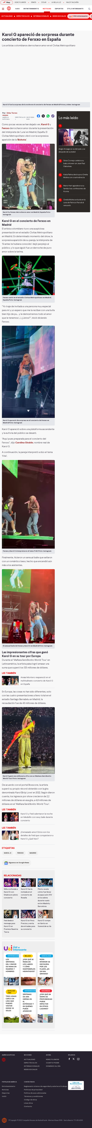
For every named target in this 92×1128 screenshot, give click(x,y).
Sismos (33, 2)
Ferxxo (5, 128)
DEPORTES (59, 9)
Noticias (5, 1090)
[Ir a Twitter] (74, 1059)
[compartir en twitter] (43, 116)
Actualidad (29, 1059)
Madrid (33, 853)
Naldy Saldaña (72, 2)
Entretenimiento (8, 1086)
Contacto (28, 1106)
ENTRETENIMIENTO (31, 9)
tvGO (17, 9)
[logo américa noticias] (9, 8)
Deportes (6, 1093)
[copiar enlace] (53, 116)
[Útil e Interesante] (28, 948)
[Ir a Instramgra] (79, 1059)
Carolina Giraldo (24, 443)
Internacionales (31, 1066)
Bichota (22, 140)
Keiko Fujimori (20, 2)
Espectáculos (30, 1063)
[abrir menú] (3, 8)
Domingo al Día (53, 1066)
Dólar (43, 2)
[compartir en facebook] (38, 116)
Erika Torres (12, 113)
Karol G (7, 853)
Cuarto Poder (52, 1063)
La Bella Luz (56, 2)
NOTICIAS (47, 9)
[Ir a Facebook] (70, 1059)
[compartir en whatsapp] (48, 116)
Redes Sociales (30, 1069)
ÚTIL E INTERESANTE (75, 9)
